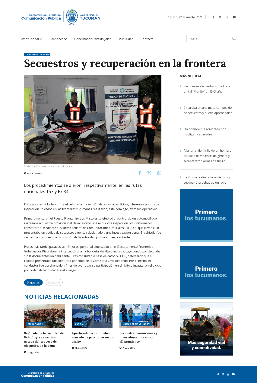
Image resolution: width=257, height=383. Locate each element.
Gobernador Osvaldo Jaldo (92, 39)
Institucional (30, 39)
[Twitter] (220, 17)
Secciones (57, 39)
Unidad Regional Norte (137, 324)
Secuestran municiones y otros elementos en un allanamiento (138, 337)
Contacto (147, 39)
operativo (54, 282)
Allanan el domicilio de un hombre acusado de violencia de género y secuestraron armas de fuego (207, 155)
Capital (79, 324)
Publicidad (126, 39)
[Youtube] (234, 17)
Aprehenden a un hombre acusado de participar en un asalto (93, 337)
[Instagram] (227, 17)
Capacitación (35, 324)
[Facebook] (213, 17)
